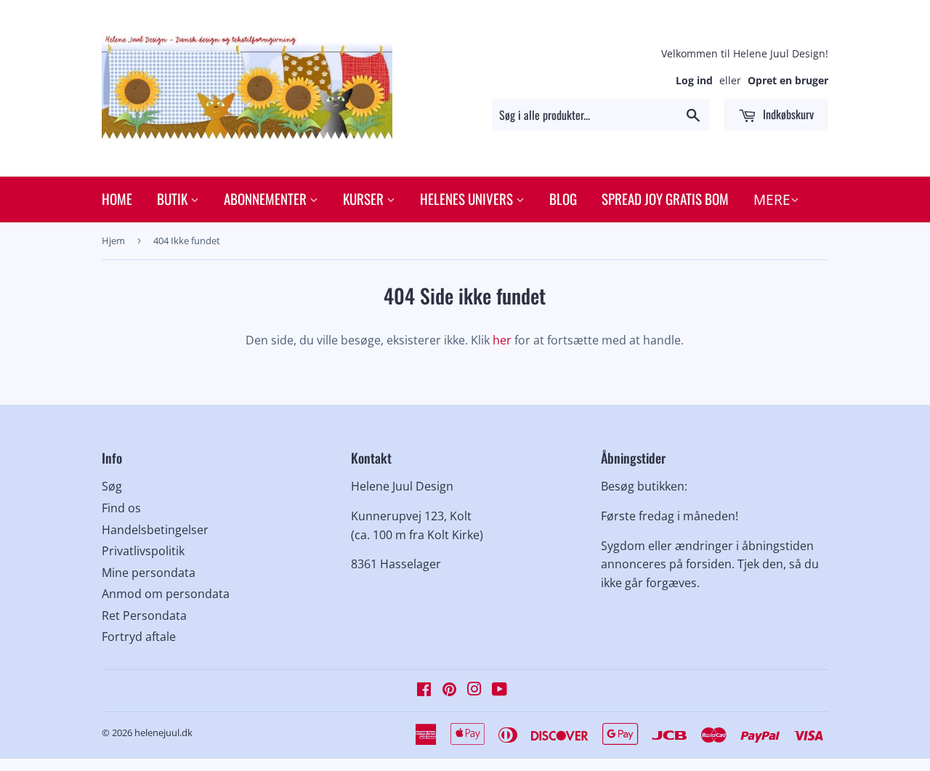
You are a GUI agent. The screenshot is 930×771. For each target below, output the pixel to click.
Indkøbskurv (787, 114)
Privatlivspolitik (143, 551)
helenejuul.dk (163, 732)
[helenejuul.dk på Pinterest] (449, 690)
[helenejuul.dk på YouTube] (499, 690)
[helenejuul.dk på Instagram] (474, 690)
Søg (112, 486)
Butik (173, 198)
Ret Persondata (144, 615)
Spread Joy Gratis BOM (665, 198)
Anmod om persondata (166, 594)
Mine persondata (148, 573)
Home (117, 198)
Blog (563, 198)
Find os (121, 508)
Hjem (113, 240)
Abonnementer (267, 198)
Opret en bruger (788, 80)
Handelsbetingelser (155, 530)
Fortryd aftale (139, 637)
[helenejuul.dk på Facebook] (424, 690)
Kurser (365, 198)
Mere (771, 199)
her (502, 340)
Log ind (694, 80)
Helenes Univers (468, 198)
